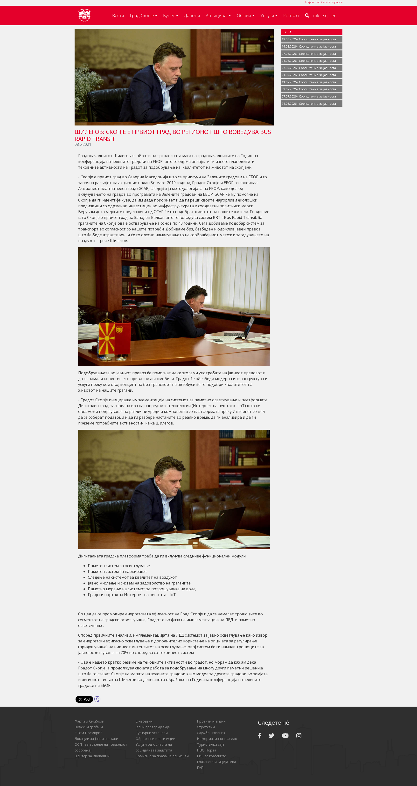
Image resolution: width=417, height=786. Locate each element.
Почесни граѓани (89, 727)
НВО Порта (206, 750)
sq (325, 15)
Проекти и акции (211, 721)
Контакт (291, 15)
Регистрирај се (331, 2)
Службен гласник (211, 732)
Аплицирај (217, 15)
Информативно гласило (217, 738)
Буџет (169, 15)
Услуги (267, 15)
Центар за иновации (92, 756)
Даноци (192, 15)
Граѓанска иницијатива (216, 761)
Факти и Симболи (89, 721)
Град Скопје (142, 15)
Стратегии (206, 727)
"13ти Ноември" (88, 732)
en (334, 15)
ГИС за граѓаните (211, 756)
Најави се (312, 2)
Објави (244, 15)
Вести (118, 15)
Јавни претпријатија (153, 727)
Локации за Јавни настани (96, 738)
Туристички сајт (210, 744)
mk (316, 15)
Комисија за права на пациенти (162, 756)
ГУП (200, 767)
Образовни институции (155, 738)
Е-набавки (144, 721)
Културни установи (152, 732)
